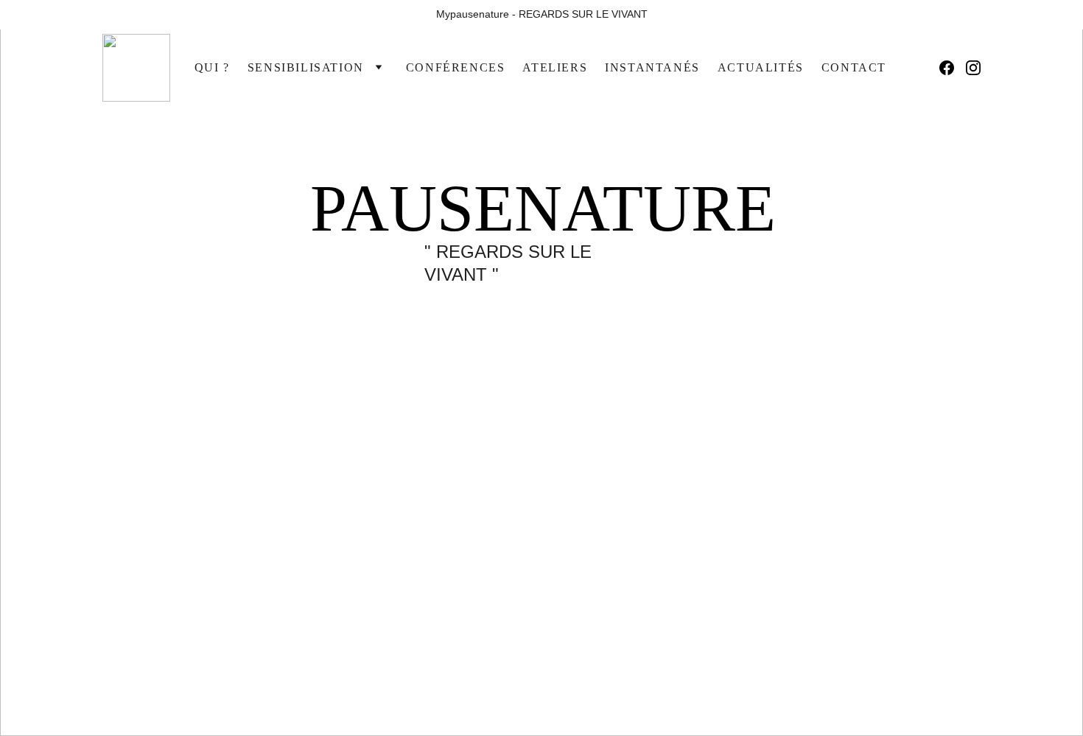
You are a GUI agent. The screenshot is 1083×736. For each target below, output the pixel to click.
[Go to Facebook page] (952, 67)
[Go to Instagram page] (973, 67)
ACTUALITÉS (761, 67)
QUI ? (212, 67)
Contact (853, 67)
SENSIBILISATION (306, 67)
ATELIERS (554, 67)
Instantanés (652, 67)
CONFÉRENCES (455, 67)
